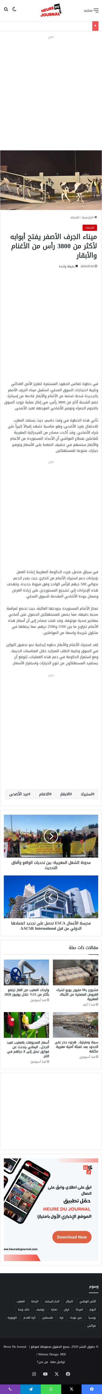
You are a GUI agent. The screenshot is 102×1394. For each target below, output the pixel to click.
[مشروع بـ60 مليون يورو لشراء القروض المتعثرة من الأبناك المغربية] (75, 972)
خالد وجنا (23, 1309)
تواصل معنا (57, 1362)
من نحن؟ (42, 1362)
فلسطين (47, 1317)
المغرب (21, 1301)
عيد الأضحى (18, 794)
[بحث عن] (6, 12)
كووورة (12, 1317)
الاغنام (44, 794)
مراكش (91, 1325)
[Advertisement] (51, 91)
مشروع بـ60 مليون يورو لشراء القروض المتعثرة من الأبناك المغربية (77, 994)
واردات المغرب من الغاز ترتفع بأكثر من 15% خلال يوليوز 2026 (27, 992)
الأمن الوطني (87, 1301)
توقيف (40, 1309)
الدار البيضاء (52, 1301)
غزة (62, 1317)
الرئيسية (88, 217)
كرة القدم (29, 1317)
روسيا (92, 1317)
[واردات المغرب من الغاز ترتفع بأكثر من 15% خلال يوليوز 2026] (26, 972)
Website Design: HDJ (52, 1354)
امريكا (79, 1309)
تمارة (54, 1309)
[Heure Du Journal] (51, 10)
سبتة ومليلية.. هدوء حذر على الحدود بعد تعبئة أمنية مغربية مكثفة (76, 1047)
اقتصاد (74, 217)
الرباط (34, 1301)
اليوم (92, 1309)
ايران (66, 1309)
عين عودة (76, 1317)
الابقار (65, 794)
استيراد (87, 794)
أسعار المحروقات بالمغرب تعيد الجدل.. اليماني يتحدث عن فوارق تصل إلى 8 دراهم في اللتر (28, 1049)
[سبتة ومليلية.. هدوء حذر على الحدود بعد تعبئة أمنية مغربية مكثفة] (75, 1025)
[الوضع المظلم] (14, 12)
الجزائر (69, 1301)
